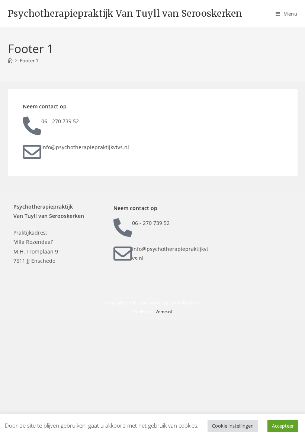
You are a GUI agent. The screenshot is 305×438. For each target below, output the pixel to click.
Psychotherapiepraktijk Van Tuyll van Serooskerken (125, 13)
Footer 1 (29, 60)
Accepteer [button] (283, 425)
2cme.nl (163, 311)
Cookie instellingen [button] (233, 425)
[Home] (10, 60)
